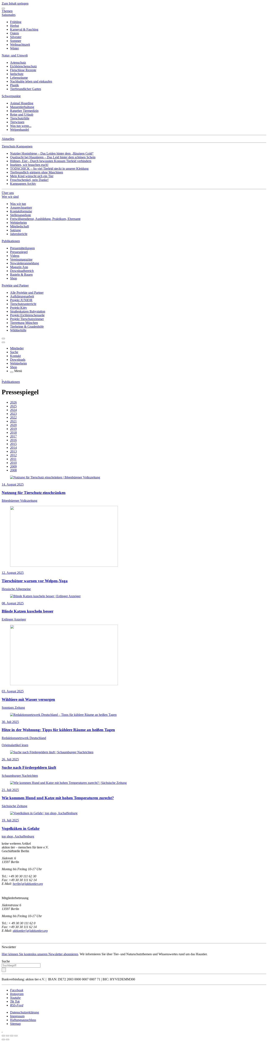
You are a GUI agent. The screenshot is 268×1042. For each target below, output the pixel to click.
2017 (13, 436)
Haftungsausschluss (23, 1020)
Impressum (17, 1016)
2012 (13, 455)
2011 (13, 459)
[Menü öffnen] (11, 372)
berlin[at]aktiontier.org (28, 884)
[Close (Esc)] (3, 1035)
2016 (13, 440)
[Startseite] (2, 378)
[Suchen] (4, 970)
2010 (13, 462)
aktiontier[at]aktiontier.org (30, 930)
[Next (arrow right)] (7, 1039)
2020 (13, 425)
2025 (13, 406)
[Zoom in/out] (16, 1035)
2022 (13, 417)
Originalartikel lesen (15, 745)
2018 (13, 432)
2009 (13, 466)
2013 (13, 451)
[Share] (7, 1035)
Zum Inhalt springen (15, 3)
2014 (13, 447)
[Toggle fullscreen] (11, 1035)
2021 (13, 421)
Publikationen (11, 382)
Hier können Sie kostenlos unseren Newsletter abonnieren (40, 954)
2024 (13, 410)
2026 (13, 402)
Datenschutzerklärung (24, 1012)
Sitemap (15, 1023)
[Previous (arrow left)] (3, 1039)
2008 (13, 470)
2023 (13, 413)
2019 (13, 429)
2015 (13, 444)
